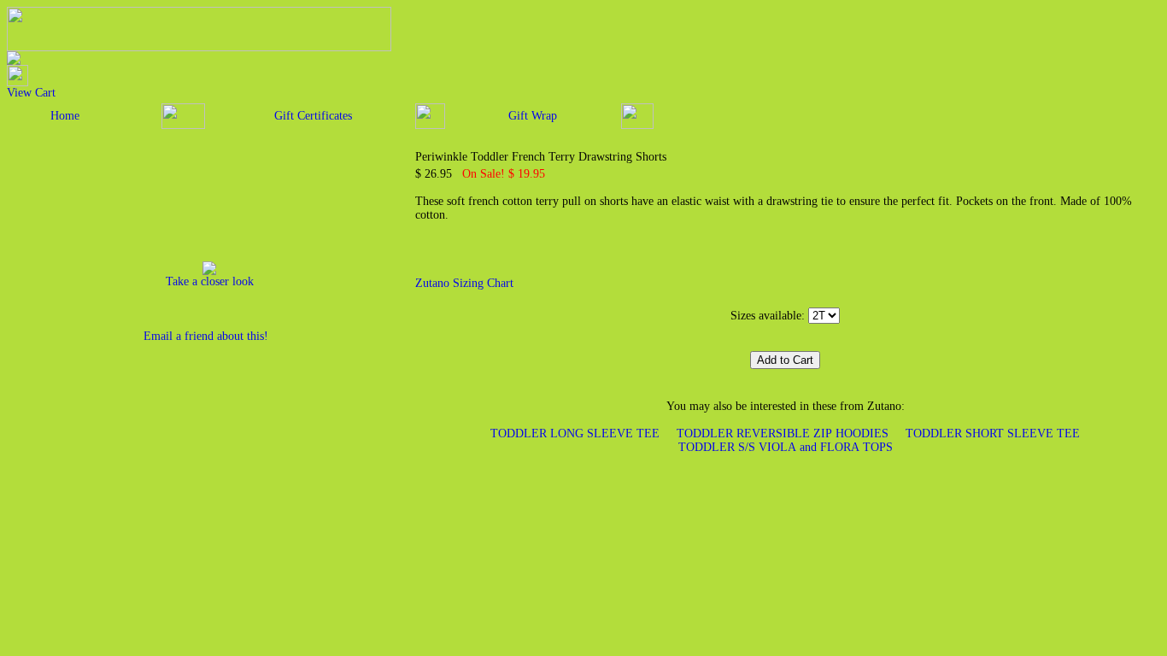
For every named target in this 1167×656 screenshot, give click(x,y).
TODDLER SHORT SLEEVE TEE (993, 433)
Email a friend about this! (206, 336)
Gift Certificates (313, 115)
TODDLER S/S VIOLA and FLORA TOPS (785, 447)
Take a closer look (210, 281)
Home (64, 115)
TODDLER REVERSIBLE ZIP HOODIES (782, 433)
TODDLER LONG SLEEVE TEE (575, 433)
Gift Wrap (532, 115)
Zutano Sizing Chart (464, 283)
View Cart (31, 92)
